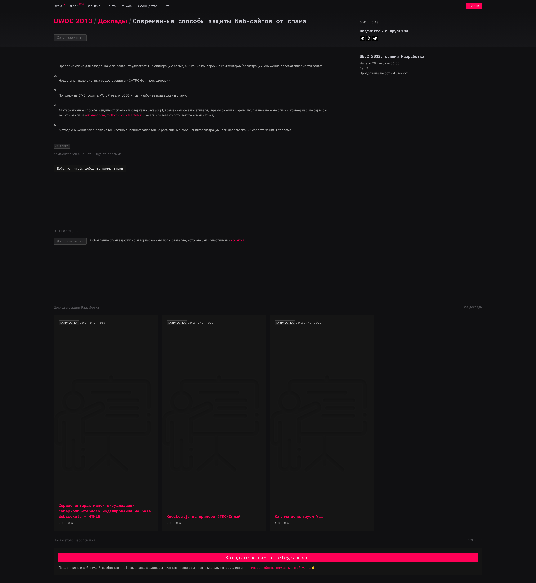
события (237, 240)
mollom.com (116, 115)
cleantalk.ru (134, 115)
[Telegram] (375, 38)
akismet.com (95, 115)
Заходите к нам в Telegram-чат (268, 558)
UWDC (58, 6)
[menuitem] (58, 6)
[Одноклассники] (368, 38)
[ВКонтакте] (362, 38)
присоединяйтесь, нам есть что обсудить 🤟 (281, 568)
